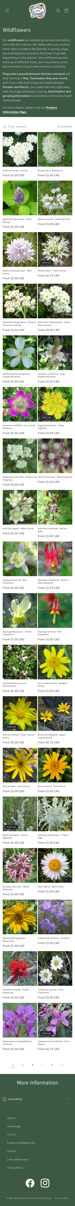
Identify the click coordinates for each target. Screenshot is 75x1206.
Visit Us (11, 1134)
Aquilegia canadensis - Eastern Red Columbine (53, 581)
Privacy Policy (15, 1167)
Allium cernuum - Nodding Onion (54, 219)
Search (11, 1118)
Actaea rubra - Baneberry (50, 170)
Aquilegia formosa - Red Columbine (50, 633)
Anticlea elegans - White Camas (18, 528)
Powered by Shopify (42, 1198)
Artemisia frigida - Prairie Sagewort (15, 836)
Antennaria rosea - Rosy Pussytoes (55, 476)
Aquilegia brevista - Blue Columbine (15, 581)
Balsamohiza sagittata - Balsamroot (14, 939)
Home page (14, 1126)
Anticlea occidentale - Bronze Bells (52, 530)
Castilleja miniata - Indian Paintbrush (16, 991)
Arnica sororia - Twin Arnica (51, 786)
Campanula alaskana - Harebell (53, 938)
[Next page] (62, 1065)
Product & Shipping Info (21, 1142)
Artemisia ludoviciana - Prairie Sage (53, 836)
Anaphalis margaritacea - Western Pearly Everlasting (19, 323)
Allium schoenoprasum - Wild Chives (17, 272)
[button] (7, 11)
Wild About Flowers (23, 1198)
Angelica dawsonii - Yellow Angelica (51, 427)
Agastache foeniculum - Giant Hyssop (17, 220)
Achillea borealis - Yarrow (15, 170)
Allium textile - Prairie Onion (52, 270)
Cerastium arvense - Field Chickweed (51, 991)
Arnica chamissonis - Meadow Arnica (52, 684)
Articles (11, 1151)
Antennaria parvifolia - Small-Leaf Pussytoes (20, 478)
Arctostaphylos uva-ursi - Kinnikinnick (15, 684)
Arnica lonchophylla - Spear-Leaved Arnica (52, 736)
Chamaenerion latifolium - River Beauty (54, 1043)
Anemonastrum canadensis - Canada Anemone (17, 375)
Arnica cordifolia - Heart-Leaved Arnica (19, 736)
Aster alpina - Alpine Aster (51, 886)
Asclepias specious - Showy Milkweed (16, 888)
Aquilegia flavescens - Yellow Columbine (17, 633)
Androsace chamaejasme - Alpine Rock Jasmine (54, 323)
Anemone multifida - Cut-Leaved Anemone (19, 427)
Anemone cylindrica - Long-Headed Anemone (52, 375)
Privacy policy (61, 1198)
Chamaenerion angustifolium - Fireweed (18, 1043)
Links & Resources (17, 1159)
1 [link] (13, 1065)
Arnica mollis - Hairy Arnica (16, 786)
